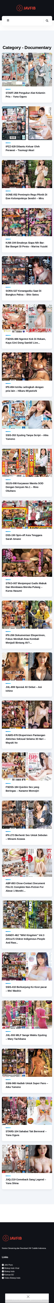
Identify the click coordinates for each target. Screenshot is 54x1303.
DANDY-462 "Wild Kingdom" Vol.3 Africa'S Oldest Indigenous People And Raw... (25, 939)
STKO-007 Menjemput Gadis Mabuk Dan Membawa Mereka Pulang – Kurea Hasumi (26, 587)
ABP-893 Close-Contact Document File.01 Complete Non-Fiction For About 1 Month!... (25, 887)
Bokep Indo (9, 1271)
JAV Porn (8, 1265)
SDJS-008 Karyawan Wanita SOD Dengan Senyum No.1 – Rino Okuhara (24, 487)
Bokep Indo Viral (11, 1268)
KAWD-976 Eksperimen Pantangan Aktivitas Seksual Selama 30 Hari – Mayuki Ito (25, 739)
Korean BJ (9, 1275)
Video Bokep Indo (12, 1278)
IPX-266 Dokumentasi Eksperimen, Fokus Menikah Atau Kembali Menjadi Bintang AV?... (25, 639)
